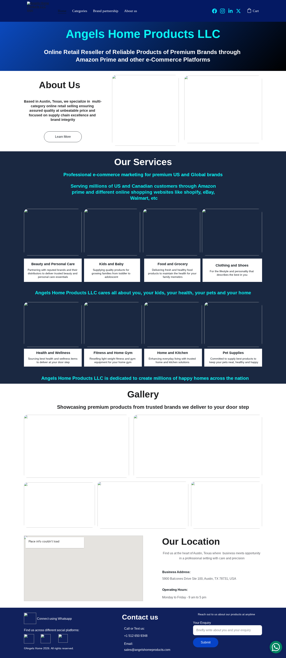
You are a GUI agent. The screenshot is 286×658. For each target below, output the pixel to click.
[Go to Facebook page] (216, 11)
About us (130, 11)
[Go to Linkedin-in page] (232, 11)
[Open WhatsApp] (276, 647)
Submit (206, 642)
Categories (79, 11)
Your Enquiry (202, 622)
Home (62, 11)
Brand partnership (105, 11)
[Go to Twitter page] (238, 11)
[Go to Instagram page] (224, 11)
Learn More (63, 136)
